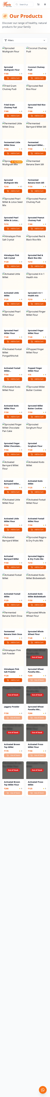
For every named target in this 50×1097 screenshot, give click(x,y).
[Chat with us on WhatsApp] (43, 1090)
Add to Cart (15, 78)
